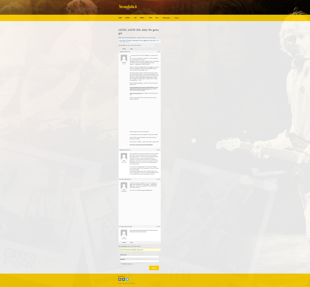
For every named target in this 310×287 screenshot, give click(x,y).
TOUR (150, 18)
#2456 (158, 51)
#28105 (158, 150)
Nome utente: (123, 254)
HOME (120, 18)
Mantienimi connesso (127, 263)
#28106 (158, 179)
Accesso (154, 268)
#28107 (158, 226)
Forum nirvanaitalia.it (131, 37)
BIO (135, 18)
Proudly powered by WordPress (126, 283)
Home (120, 37)
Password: (122, 259)
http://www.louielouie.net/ (136, 93)
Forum (123, 37)
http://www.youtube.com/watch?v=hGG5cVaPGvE (141, 144)
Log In (177, 18)
